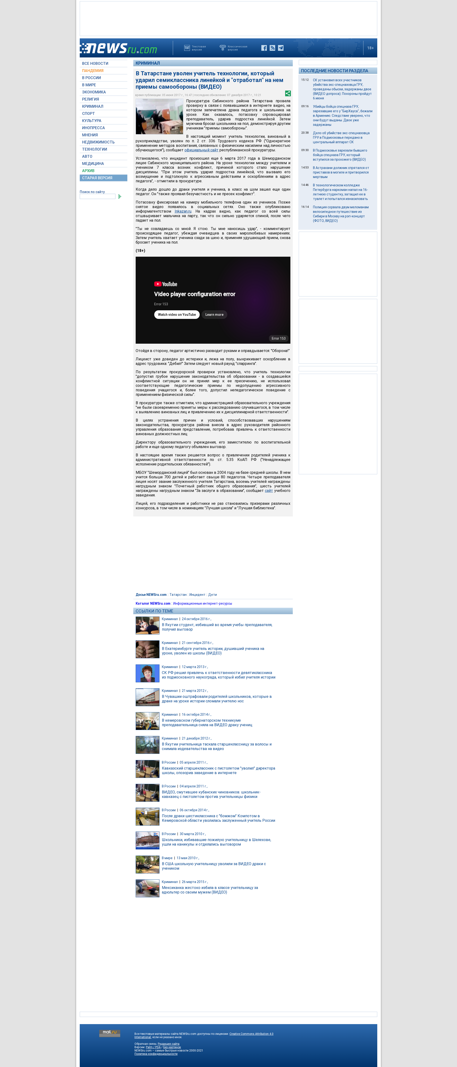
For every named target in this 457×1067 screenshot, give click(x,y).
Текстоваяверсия (199, 48)
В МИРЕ (89, 85)
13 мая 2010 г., (188, 858)
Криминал (148, 63)
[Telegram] (280, 48)
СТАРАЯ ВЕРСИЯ (97, 178)
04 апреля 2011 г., (194, 786)
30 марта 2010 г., (193, 834)
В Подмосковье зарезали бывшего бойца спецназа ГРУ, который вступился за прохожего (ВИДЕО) (340, 154)
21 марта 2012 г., (195, 691)
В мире (167, 858)
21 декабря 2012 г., (197, 738)
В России (169, 762)
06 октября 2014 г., (194, 810)
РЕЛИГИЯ (90, 99)
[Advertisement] (228, 18)
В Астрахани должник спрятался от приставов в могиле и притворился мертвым (341, 172)
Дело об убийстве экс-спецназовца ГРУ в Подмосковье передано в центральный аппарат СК (341, 137)
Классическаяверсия (237, 48)
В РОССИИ (91, 78)
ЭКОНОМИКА (94, 92)
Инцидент (197, 595)
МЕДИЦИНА (93, 163)
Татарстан (178, 595)
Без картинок (172, 1047)
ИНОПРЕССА (93, 128)
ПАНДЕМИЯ (93, 70)
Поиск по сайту (92, 192)
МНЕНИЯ (90, 135)
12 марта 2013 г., (195, 667)
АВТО (87, 156)
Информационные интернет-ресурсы (202, 603)
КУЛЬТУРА (91, 120)
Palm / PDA (153, 1047)
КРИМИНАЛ (92, 106)
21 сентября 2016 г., (197, 643)
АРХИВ (88, 170)
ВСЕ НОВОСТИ (95, 63)
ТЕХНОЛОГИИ (94, 149)
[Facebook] (264, 48)
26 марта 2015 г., (195, 882)
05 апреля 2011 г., (194, 762)
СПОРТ (88, 113)
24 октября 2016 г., (196, 619)
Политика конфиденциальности (156, 1054)
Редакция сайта (168, 1044)
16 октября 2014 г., (196, 714)
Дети (212, 595)
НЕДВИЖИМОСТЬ (98, 142)
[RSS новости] (272, 48)
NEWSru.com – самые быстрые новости (161, 1050)
